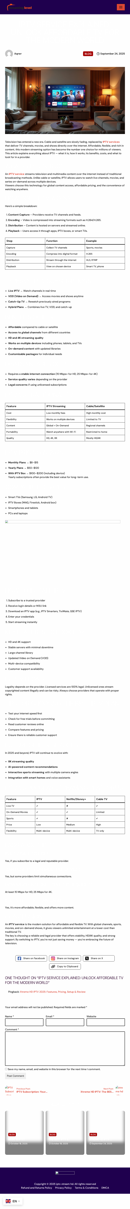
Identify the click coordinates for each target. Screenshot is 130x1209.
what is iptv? (16, 1139)
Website (91, 1016)
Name (9, 1016)
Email (50, 1016)
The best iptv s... (59, 1139)
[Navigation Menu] (121, 7)
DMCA (105, 1187)
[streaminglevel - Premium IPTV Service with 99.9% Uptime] (18, 7)
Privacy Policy (63, 1187)
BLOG (88, 53)
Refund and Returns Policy (36, 1187)
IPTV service (16, 174)
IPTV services (111, 142)
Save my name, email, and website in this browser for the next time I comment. (54, 1069)
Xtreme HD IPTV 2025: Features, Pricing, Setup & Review (52, 991)
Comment (12, 1029)
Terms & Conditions (86, 1187)
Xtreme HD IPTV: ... (100, 1139)
